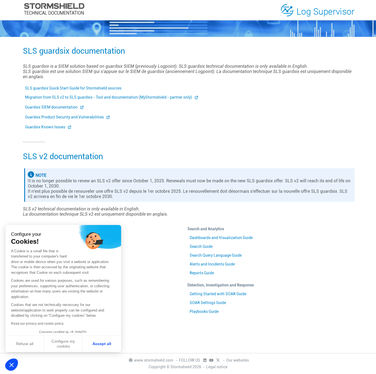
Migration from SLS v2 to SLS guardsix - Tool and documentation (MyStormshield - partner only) (108, 97)
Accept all (101, 344)
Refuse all (24, 344)
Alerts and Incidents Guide (212, 264)
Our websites (237, 360)
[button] (11, 364)
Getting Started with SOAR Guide (218, 294)
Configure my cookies (63, 343)
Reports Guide (202, 273)
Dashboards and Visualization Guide (221, 237)
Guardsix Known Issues (45, 127)
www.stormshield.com (154, 360)
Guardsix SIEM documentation (51, 107)
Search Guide (201, 246)
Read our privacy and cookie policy (37, 324)
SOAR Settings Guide (208, 302)
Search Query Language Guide (216, 255)
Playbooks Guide (204, 311)
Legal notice (216, 367)
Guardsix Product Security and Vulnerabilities (64, 117)
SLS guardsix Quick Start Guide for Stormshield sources (73, 88)
